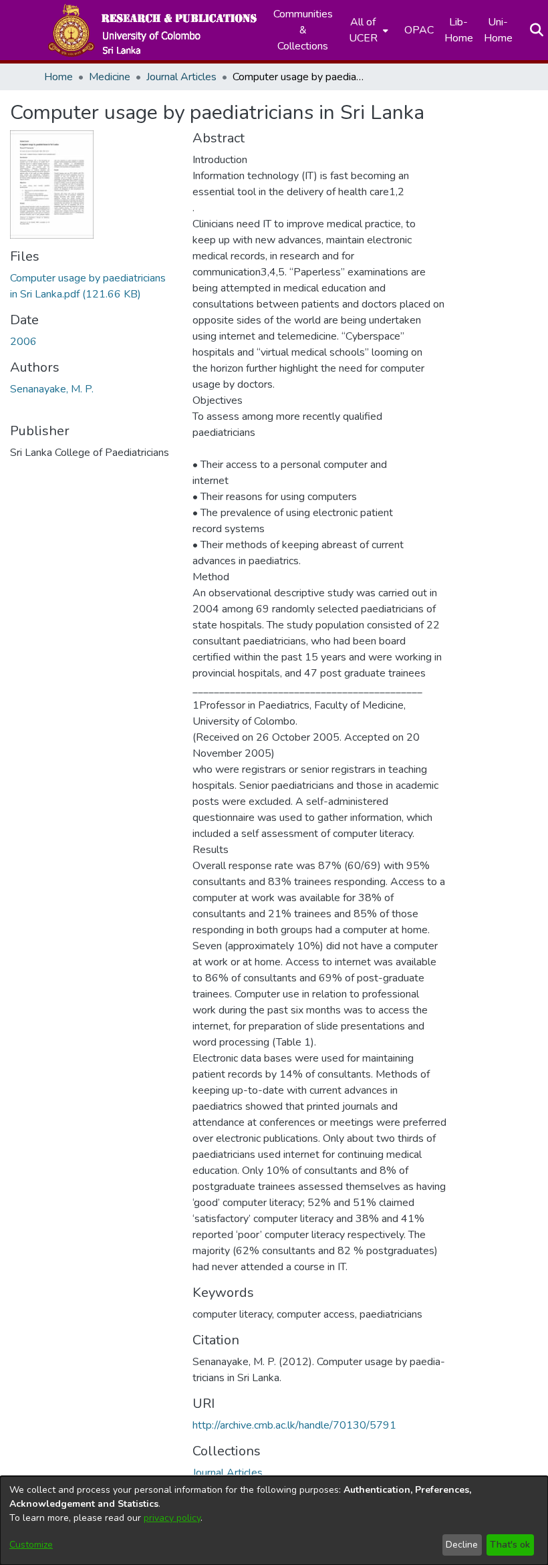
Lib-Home (458, 30)
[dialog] (274, 1520)
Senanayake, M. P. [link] (52, 389)
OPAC (419, 30)
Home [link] (58, 77)
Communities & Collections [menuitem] (303, 30)
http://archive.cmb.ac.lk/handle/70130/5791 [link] (294, 1425)
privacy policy (172, 1518)
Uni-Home (498, 30)
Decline (462, 1544)
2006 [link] (23, 341)
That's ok (510, 1544)
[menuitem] (367, 30)
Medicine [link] (109, 77)
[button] (151, 30)
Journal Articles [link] (181, 77)
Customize (31, 1544)
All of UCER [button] (363, 30)
